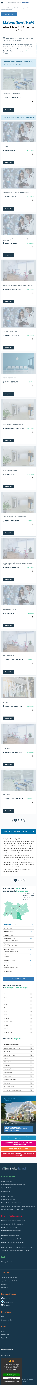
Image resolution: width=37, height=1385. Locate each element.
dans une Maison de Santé (12, 1242)
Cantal (17, 1004)
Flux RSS (4, 1284)
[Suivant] (24, 820)
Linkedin (7, 1305)
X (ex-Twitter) (8, 1302)
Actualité (5, 1273)
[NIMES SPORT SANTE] (18, 595)
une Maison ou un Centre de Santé (17, 1247)
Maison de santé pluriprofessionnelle (13, 1184)
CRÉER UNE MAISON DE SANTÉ (18, 1149)
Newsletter (4, 1287)
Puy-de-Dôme (17, 1022)
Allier (17, 997)
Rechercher (9, 14)
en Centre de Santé (9, 1227)
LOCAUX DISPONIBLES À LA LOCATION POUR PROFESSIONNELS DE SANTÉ (18, 1143)
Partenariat (5, 1334)
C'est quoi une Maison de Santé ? (11, 1262)
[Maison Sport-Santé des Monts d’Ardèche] (18, 178)
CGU (2, 1317)
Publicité (4, 1338)
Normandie (18, 1076)
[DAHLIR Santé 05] (18, 641)
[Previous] (12, 820)
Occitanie (18, 1083)
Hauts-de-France (18, 1069)
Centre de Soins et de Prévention (11, 1203)
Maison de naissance (8, 1199)
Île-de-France (18, 1072)
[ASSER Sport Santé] (18, 363)
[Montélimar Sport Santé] (18, 79)
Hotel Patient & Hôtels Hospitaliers (12, 1209)
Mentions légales (6, 1320)
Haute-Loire (17, 1018)
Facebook (7, 1299)
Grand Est (18, 1065)
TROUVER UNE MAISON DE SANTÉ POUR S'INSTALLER (18, 1137)
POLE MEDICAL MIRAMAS (9, 1099)
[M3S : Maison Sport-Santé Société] (18, 502)
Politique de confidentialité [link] (11, 1381)
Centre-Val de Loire (18, 1055)
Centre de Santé (6, 1188)
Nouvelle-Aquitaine (18, 1079)
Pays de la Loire (18, 1086)
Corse (17, 1058)
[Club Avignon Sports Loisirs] (18, 409)
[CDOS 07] (18, 132)
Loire (17, 1015)
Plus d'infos (8, 110)
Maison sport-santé (7, 1196)
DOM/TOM (18, 1062)
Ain (17, 994)
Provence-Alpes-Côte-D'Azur (18, 1090)
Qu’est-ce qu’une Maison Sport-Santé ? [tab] (16, 831)
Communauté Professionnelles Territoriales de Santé (18, 1206)
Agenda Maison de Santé (9, 1281)
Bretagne (18, 1051)
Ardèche (17, 1001)
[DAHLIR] (18, 687)
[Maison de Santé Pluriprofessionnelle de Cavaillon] (18, 548)
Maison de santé (6, 1181)
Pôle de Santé (5, 1191)
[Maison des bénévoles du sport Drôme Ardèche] (18, 224)
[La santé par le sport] (18, 317)
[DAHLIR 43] (18, 734)
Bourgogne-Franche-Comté (18, 1048)
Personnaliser (11, 1378)
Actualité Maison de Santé (9, 1277)
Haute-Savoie (17, 1032)
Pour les (9, 1176)
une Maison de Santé (10, 1235)
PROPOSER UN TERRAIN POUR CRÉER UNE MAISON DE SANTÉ (18, 1154)
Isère (17, 1011)
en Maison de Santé (13, 1221)
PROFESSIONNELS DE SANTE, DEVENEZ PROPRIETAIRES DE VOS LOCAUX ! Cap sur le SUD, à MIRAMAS (16, 1129)
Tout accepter (11, 1375)
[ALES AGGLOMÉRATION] (18, 456)
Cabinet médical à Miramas (11, 1123)
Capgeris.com (5, 1355)
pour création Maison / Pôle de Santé (15, 1250)
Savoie (17, 1029)
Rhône (17, 1025)
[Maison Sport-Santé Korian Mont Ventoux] (18, 270)
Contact (3, 1331)
